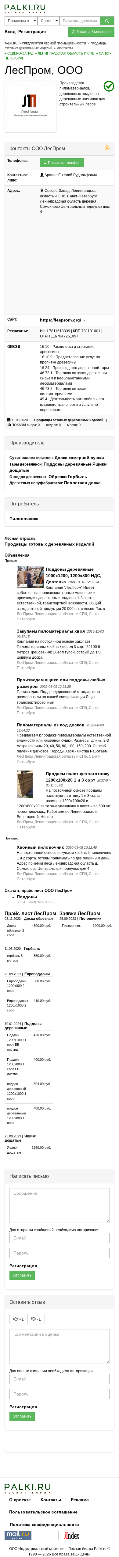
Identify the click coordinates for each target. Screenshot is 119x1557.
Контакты (51, 1499)
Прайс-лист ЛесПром (30, 913)
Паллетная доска (82, 482)
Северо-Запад (20, 53)
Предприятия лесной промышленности (54, 43)
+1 (21, 1319)
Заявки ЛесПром (80, 913)
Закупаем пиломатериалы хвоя (51, 631)
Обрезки (58, 476)
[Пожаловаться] (107, 148)
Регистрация (32, 31)
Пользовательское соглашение (43, 1511)
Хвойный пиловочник (40, 847)
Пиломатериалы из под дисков (51, 724)
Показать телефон (64, 163)
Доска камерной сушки (79, 457)
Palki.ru (11, 43)
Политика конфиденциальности (44, 1524)
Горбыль (77, 476)
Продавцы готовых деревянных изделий (68, 420)
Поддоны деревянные (68, 464)
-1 (38, 1319)
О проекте (20, 1499)
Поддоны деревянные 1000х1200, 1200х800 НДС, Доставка (73, 575)
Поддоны (27, 896)
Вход (10, 31)
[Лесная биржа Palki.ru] (25, 8)
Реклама (80, 1499)
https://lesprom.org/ (60, 320)
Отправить (22, 1275)
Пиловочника (23, 518)
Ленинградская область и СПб (66, 53)
